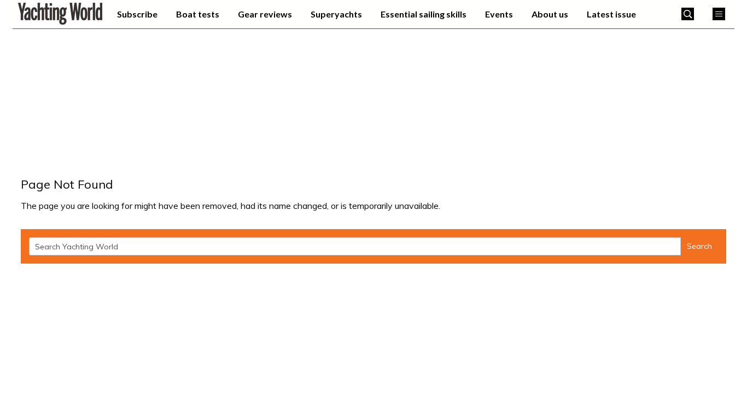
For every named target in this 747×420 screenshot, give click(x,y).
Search (699, 246)
